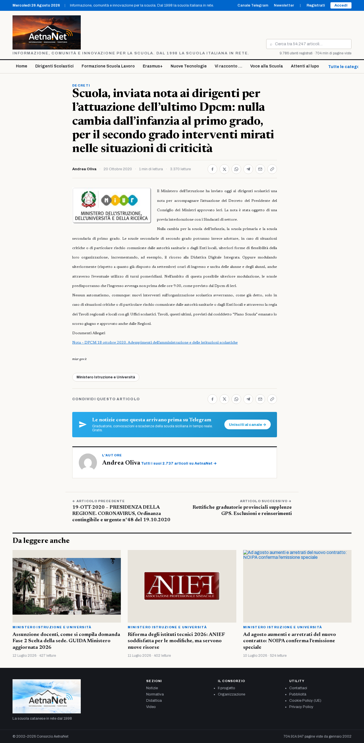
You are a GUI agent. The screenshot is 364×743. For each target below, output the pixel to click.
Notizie (152, 688)
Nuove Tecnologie (189, 66)
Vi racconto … (228, 66)
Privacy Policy (301, 707)
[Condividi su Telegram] (248, 169)
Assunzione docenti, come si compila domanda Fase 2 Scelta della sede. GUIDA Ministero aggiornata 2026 (66, 641)
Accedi (341, 5)
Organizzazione (231, 694)
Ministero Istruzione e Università (105, 377)
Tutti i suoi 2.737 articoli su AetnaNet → (179, 463)
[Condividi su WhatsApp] (236, 169)
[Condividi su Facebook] (212, 169)
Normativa (155, 694)
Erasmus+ (153, 66)
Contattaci (298, 688)
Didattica (154, 701)
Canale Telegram (252, 5)
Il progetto (226, 688)
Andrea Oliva (84, 169)
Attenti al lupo (305, 66)
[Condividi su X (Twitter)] (224, 169)
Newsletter (284, 5)
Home (21, 66)
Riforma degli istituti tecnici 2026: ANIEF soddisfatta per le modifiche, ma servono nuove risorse (176, 641)
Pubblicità (297, 694)
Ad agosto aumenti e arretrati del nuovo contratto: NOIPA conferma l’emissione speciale (289, 641)
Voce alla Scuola (266, 66)
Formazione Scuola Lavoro (108, 66)
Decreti (81, 85)
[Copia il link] (272, 169)
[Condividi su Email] (260, 169)
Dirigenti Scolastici (54, 66)
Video (151, 707)
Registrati (316, 5)
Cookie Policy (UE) (305, 701)
